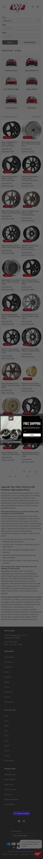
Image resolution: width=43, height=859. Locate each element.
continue (32, 435)
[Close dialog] (41, 417)
